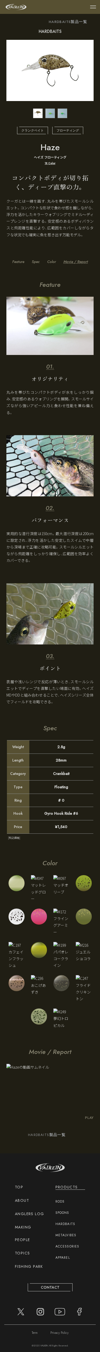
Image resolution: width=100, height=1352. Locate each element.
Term (35, 1332)
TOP (19, 1187)
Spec (36, 261)
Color (51, 261)
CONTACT (50, 1287)
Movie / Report (75, 261)
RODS (60, 1201)
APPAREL (62, 1257)
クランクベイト (32, 130)
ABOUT (22, 1200)
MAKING (23, 1227)
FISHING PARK (29, 1266)
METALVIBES (66, 1235)
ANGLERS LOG (29, 1213)
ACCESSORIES (67, 1246)
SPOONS (62, 1212)
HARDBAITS (65, 1224)
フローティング (68, 130)
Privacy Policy (59, 1332)
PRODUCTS (66, 1187)
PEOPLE (22, 1239)
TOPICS (22, 1253)
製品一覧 (68, 21)
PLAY (89, 1117)
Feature (18, 261)
